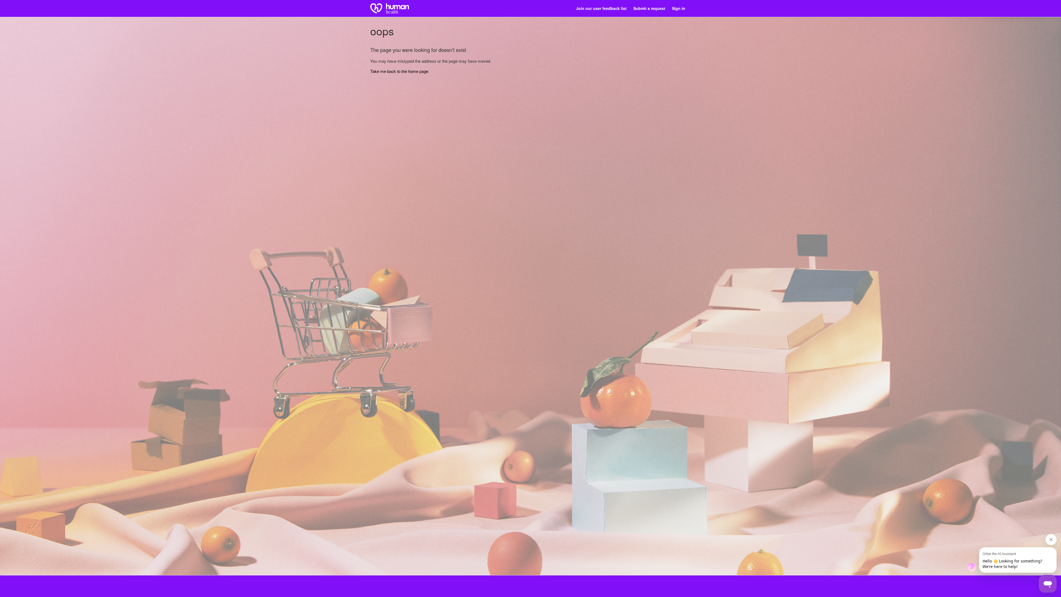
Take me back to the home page (399, 71)
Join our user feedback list (601, 8)
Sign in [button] (678, 8)
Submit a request (649, 8)
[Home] (389, 8)
